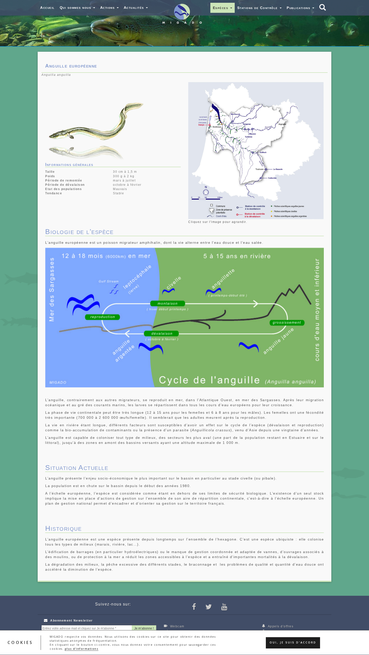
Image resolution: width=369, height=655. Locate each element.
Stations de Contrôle (258, 8)
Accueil (47, 8)
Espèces (221, 8)
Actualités (135, 8)
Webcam (176, 626)
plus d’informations (82, 648)
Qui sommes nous (76, 8)
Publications (299, 8)
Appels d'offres (280, 626)
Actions (108, 8)
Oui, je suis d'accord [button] (293, 642)
